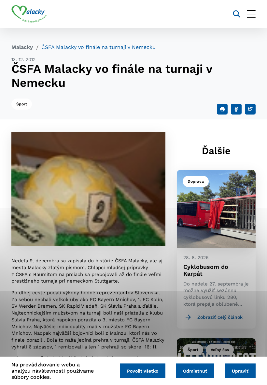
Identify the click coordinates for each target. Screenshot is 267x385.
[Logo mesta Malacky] (29, 14)
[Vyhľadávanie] (236, 14)
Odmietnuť (195, 371)
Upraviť (240, 371)
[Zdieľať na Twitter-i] (250, 109)
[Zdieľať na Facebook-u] (236, 109)
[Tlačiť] (222, 109)
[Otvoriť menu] (251, 14)
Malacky (22, 47)
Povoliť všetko (142, 371)
